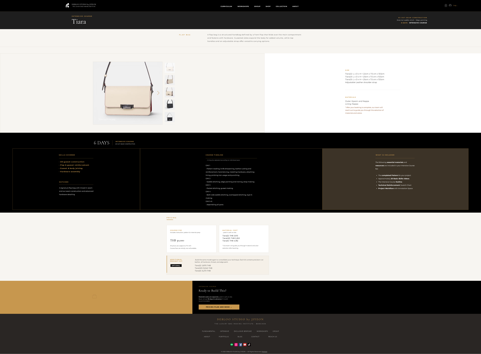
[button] (446, 5)
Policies (264, 351)
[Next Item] (158, 93)
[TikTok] (249, 344)
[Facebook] (240, 344)
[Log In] (449, 5)
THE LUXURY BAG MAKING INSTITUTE (84, 6)
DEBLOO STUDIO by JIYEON (84, 4)
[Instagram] (236, 344)
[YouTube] (244, 344)
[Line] (231, 344)
